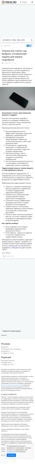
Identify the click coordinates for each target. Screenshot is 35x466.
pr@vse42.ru (5, 351)
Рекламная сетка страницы (11, 349)
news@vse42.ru (6, 362)
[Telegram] (30, 46)
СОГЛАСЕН (11, 455)
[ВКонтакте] (28, 46)
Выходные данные (7, 360)
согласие (9, 451)
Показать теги (9, 256)
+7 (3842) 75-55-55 (7, 353)
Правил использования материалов (11, 385)
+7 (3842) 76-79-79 (7, 365)
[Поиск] (32, 40)
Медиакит (4, 347)
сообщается (15, 248)
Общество (7, 46)
